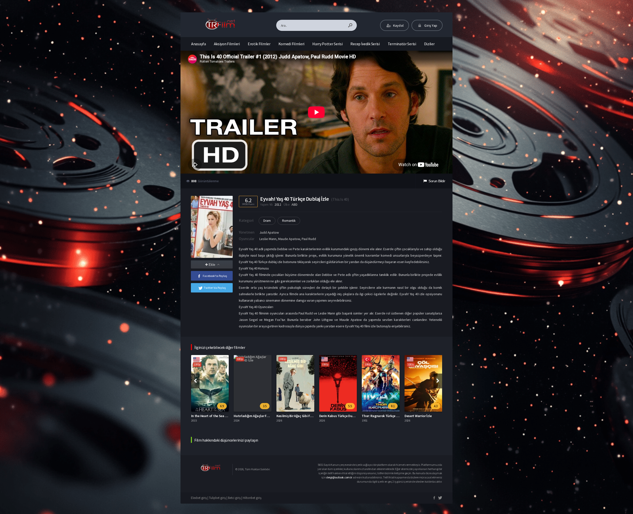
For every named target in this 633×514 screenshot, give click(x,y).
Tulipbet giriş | (218, 498)
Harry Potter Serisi (327, 43)
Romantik (288, 221)
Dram (267, 221)
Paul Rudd (309, 239)
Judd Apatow (269, 232)
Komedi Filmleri (291, 43)
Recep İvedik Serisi (365, 43)
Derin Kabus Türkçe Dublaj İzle (298, 416)
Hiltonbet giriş (252, 498)
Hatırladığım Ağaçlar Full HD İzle (214, 416)
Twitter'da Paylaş (215, 288)
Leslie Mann (267, 239)
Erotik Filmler (259, 43)
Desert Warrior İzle (375, 416)
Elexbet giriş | (200, 498)
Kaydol (398, 25)
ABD (294, 204)
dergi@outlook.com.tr (339, 477)
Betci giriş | (235, 498)
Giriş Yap (430, 25)
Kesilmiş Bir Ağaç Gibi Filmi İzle (256, 416)
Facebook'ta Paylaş (215, 276)
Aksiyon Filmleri (227, 43)
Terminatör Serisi (402, 43)
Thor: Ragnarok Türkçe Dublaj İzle (344, 416)
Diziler (429, 43)
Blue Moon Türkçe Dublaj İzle (426, 416)
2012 (277, 204)
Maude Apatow (289, 239)
